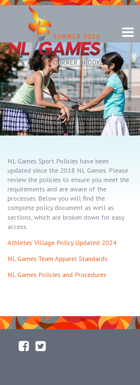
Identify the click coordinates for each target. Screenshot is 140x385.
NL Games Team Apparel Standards (57, 258)
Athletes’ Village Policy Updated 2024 (61, 242)
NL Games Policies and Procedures (56, 274)
